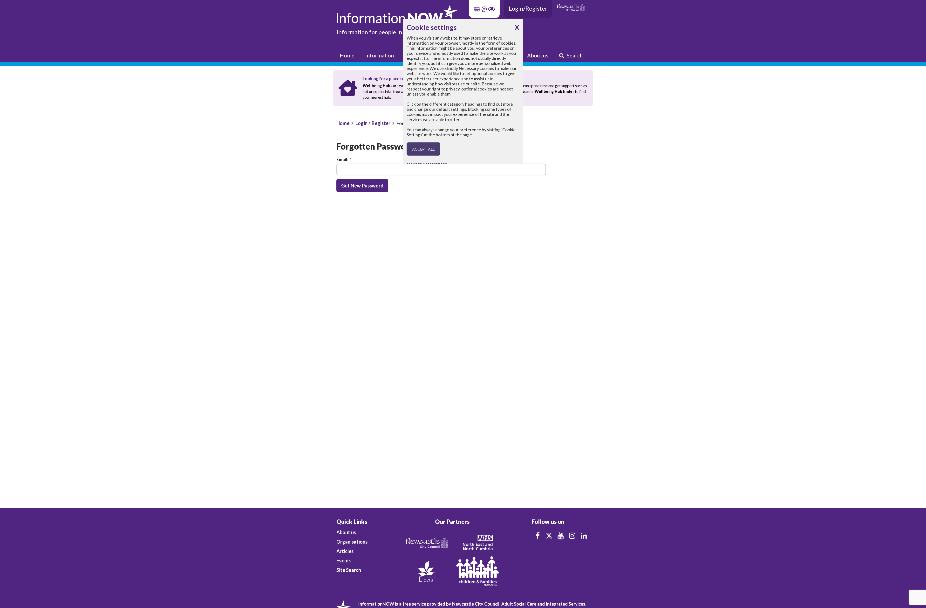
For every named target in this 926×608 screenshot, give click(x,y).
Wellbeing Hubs (377, 85)
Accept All (423, 149)
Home (347, 55)
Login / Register (372, 123)
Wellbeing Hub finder (554, 91)
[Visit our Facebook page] (538, 535)
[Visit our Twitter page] (549, 535)
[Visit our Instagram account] (572, 535)
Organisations (352, 542)
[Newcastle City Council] (427, 542)
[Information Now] (432, 14)
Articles (345, 551)
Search (575, 55)
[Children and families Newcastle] (477, 570)
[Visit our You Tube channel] (561, 535)
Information (379, 55)
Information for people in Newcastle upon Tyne (397, 31)
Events (343, 560)
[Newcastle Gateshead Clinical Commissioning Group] (477, 542)
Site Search (348, 570)
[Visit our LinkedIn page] (584, 535)
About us (537, 55)
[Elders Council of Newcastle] (427, 570)
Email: (343, 159)
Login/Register (528, 8)
